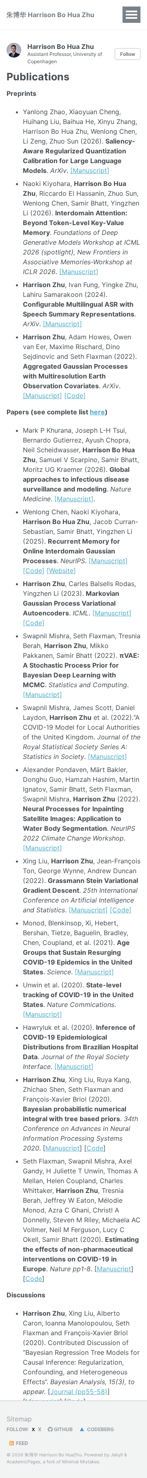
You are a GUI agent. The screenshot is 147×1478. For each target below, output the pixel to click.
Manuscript (62, 1148)
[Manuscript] (89, 170)
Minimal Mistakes (80, 1462)
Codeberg (100, 1429)
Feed (21, 1443)
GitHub (63, 1429)
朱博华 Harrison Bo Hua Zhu (50, 15)
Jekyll (117, 1455)
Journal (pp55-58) (78, 1391)
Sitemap (19, 1419)
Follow (127, 54)
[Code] (75, 396)
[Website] (61, 570)
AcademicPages (23, 1462)
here (97, 412)
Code (95, 1148)
